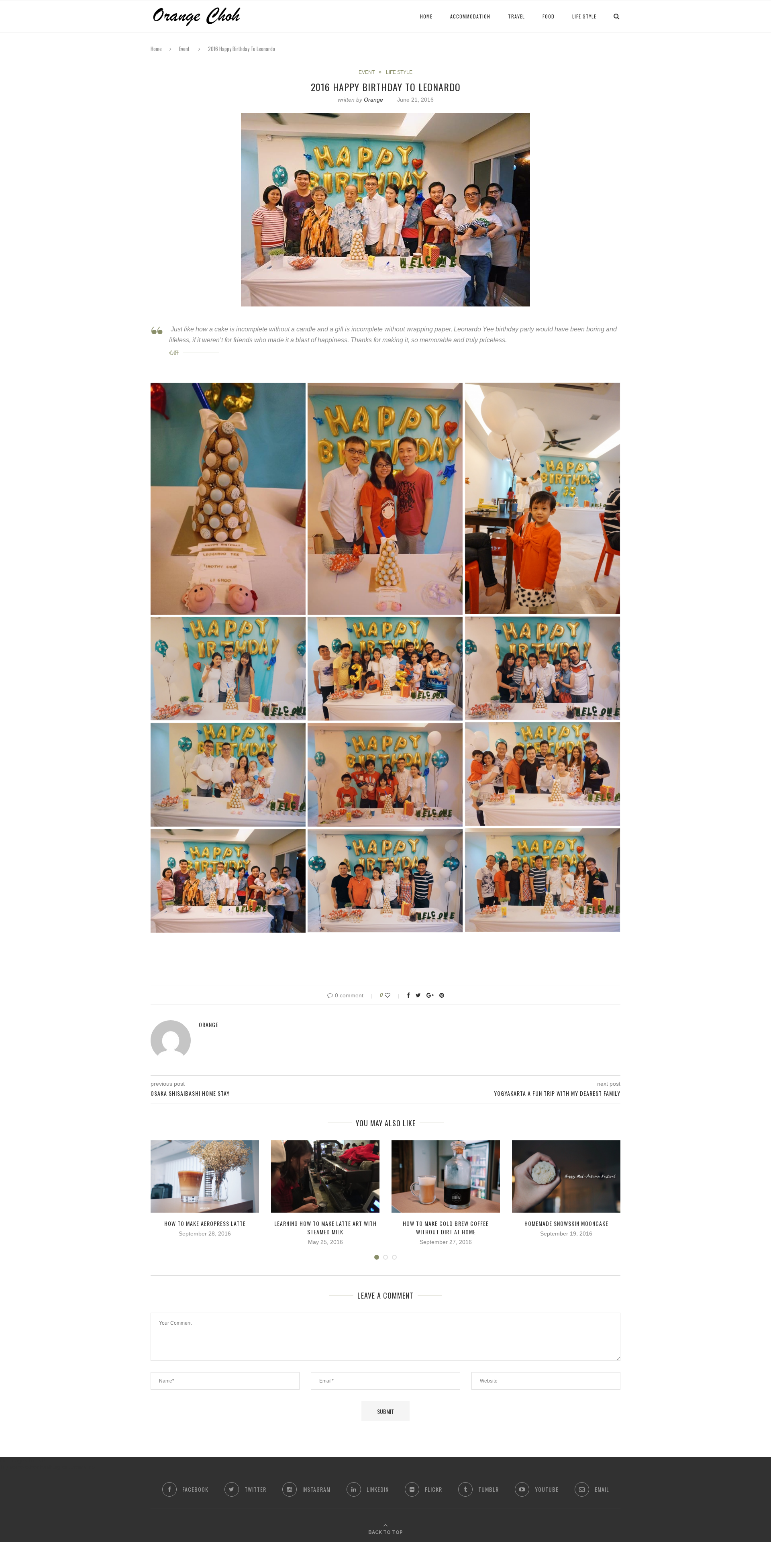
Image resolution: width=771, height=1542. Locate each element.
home (426, 16)
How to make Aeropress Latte (205, 1223)
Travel (516, 16)
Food (549, 16)
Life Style (584, 16)
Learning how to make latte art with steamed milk (325, 1227)
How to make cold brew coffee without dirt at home (446, 1227)
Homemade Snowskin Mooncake (566, 1223)
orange (373, 99)
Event (184, 49)
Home (156, 49)
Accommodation (470, 16)
